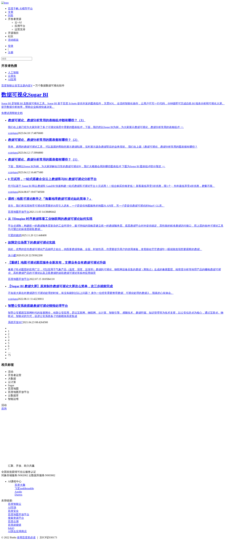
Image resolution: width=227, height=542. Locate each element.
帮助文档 (17, 113)
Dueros (18, 494)
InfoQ (11, 528)
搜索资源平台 (16, 517)
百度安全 (13, 511)
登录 (10, 46)
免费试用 (6, 113)
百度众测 (13, 521)
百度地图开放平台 (18, 514)
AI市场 (12, 507)
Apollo (18, 491)
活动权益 (13, 39)
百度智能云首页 (10, 85)
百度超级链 (14, 524)
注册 (10, 52)
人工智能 (13, 72)
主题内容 (25, 85)
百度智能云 (14, 504)
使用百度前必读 (26, 537)
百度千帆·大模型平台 (20, 8)
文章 (10, 12)
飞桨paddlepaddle (24, 488)
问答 (10, 15)
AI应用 (12, 79)
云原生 (12, 76)
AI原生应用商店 (17, 531)
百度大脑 (20, 485)
